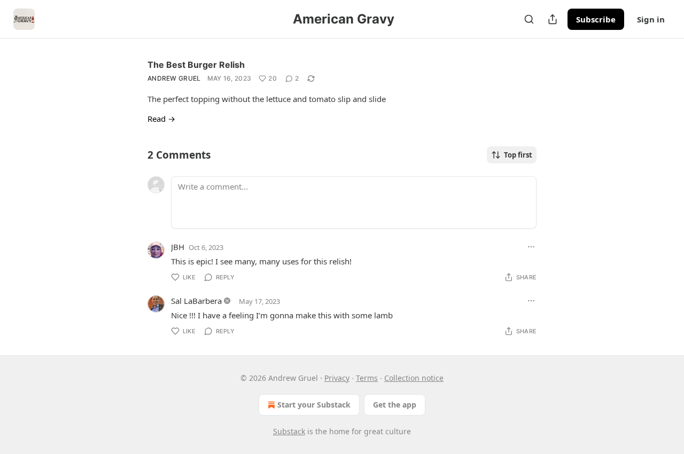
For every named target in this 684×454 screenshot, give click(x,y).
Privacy (336, 378)
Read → (161, 118)
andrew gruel (174, 78)
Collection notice (414, 378)
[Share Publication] (552, 19)
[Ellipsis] (531, 246)
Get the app (394, 405)
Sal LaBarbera (196, 300)
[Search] (529, 19)
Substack (289, 431)
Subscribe (596, 19)
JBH (177, 246)
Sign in (651, 19)
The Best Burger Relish (196, 64)
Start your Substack (314, 405)
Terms (367, 378)
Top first (518, 155)
